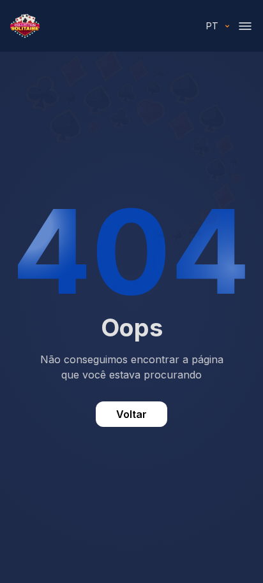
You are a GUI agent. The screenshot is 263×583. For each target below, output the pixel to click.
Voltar (131, 414)
